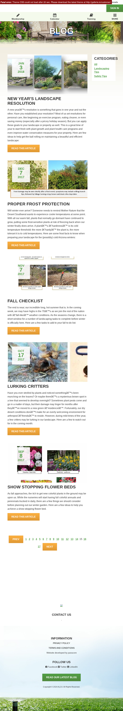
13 (72, 539)
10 (57, 539)
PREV (16, 539)
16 (85, 539)
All (95, 64)
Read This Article (23, 148)
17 (39, 546)
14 (76, 539)
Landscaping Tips (101, 70)
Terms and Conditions (62, 648)
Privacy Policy (61, 643)
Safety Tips (100, 76)
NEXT (49, 546)
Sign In (114, 8)
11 (62, 539)
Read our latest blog (61, 677)
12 (67, 539)
